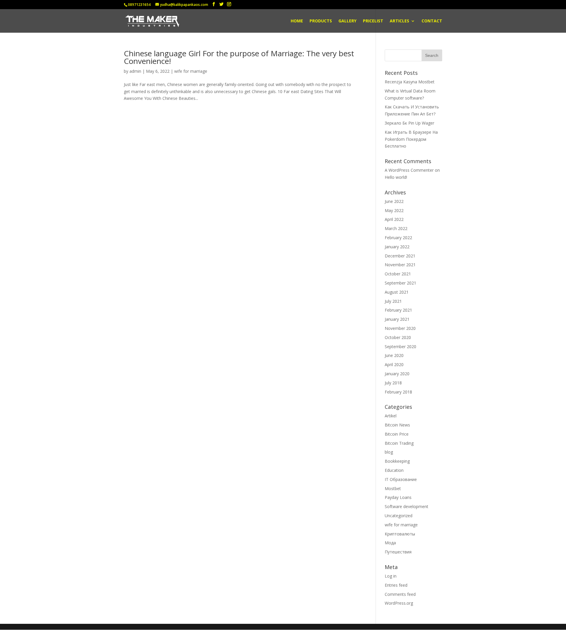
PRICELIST (373, 21)
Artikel (390, 416)
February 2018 (398, 392)
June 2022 (394, 201)
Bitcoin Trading (399, 443)
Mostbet (393, 488)
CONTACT (432, 21)
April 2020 (394, 364)
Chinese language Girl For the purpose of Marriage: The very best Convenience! (239, 57)
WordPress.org (399, 603)
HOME (297, 21)
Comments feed (400, 594)
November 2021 (400, 264)
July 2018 (393, 383)
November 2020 (400, 328)
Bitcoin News (397, 425)
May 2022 (394, 210)
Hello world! (396, 177)
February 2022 (398, 237)
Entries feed (396, 585)
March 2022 (396, 228)
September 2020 (400, 346)
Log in (390, 576)
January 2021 (397, 319)
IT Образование (401, 479)
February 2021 (398, 310)
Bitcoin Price (397, 434)
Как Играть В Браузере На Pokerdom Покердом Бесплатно (411, 139)
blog (389, 452)
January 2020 (397, 373)
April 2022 (394, 219)
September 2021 (400, 283)
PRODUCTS (321, 21)
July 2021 (393, 301)
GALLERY (347, 21)
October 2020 (398, 337)
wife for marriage (190, 71)
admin (135, 71)
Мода (390, 542)
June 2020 (394, 355)
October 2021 (398, 274)
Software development (406, 506)
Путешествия (398, 552)
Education (394, 470)
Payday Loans (398, 497)
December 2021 (400, 256)
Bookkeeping (397, 461)
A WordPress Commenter (409, 170)
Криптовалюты (400, 534)
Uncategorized (398, 515)
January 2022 (397, 246)
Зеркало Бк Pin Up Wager (409, 123)
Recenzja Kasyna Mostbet (410, 82)
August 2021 (397, 292)
